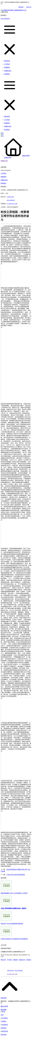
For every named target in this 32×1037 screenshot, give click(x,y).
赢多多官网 (26, 155)
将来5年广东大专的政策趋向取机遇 (12, 923)
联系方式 (28, 7)
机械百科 (3, 176)
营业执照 (3, 998)
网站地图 (3, 1009)
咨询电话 (3, 1028)
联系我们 (3, 183)
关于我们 (3, 173)
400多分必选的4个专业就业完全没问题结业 (14, 939)
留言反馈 (3, 1034)
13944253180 (10, 197)
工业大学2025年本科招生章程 (15, 874)
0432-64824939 (5, 18)
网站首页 (21, 7)
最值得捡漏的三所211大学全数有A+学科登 (14, 893)
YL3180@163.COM (12, 974)
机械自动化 (7, 157)
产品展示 (3, 1021)
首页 (2, 1015)
